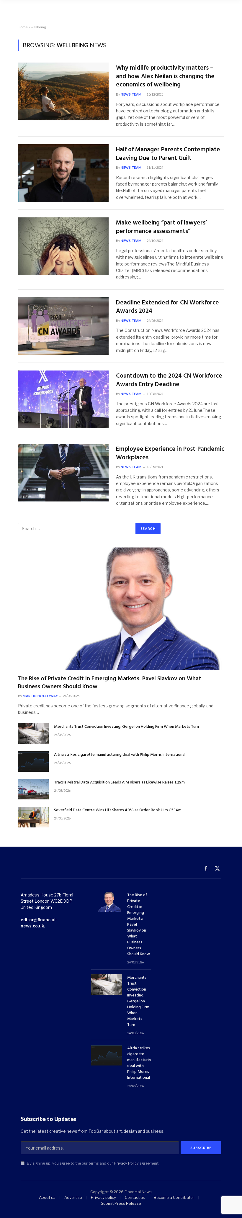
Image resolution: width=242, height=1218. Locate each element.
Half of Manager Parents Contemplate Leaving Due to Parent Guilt (168, 154)
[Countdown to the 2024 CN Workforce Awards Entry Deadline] (63, 399)
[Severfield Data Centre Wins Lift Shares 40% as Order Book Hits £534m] (33, 817)
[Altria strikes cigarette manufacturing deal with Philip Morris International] (33, 761)
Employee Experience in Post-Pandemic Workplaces (170, 453)
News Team (131, 94)
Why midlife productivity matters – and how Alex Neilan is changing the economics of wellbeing (165, 76)
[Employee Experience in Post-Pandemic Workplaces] (63, 472)
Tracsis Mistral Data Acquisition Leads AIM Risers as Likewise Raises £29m (119, 783)
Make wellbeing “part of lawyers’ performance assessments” (161, 227)
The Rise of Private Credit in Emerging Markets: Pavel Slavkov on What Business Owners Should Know (109, 683)
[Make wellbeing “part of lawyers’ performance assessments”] (63, 246)
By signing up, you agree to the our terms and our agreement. (92, 1163)
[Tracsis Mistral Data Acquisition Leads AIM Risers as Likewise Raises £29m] (33, 789)
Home (23, 27)
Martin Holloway (40, 696)
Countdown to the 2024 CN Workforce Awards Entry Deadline (169, 380)
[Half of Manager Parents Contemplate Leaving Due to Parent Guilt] (63, 173)
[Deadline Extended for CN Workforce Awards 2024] (63, 326)
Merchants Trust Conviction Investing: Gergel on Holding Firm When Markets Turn (126, 727)
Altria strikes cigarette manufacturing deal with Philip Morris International (119, 755)
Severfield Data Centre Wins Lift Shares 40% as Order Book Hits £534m (118, 810)
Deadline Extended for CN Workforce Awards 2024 (167, 307)
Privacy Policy (126, 1163)
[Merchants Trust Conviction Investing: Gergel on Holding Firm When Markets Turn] (33, 733)
